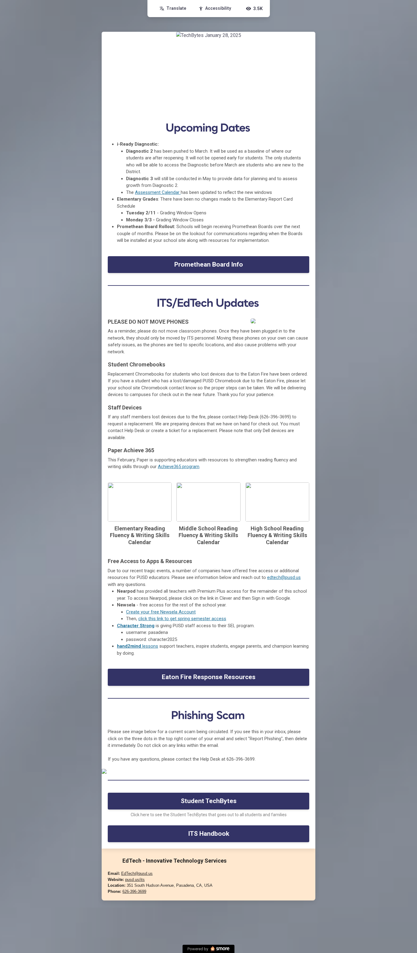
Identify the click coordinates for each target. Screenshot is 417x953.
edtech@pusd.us (284, 577)
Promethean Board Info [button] (208, 264)
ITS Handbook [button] (208, 833)
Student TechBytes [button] (209, 801)
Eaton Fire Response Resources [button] (209, 677)
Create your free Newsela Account (161, 612)
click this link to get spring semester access (182, 618)
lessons (137, 646)
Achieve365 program (178, 466)
